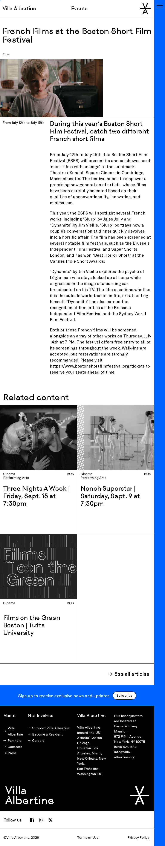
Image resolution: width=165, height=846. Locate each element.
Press (12, 753)
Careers (38, 740)
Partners (14, 740)
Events (79, 8)
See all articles (132, 674)
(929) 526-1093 (125, 747)
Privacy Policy (138, 837)
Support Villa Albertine (51, 728)
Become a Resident (47, 734)
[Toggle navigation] (159, 5)
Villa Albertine (19, 8)
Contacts (15, 747)
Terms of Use (87, 837)
